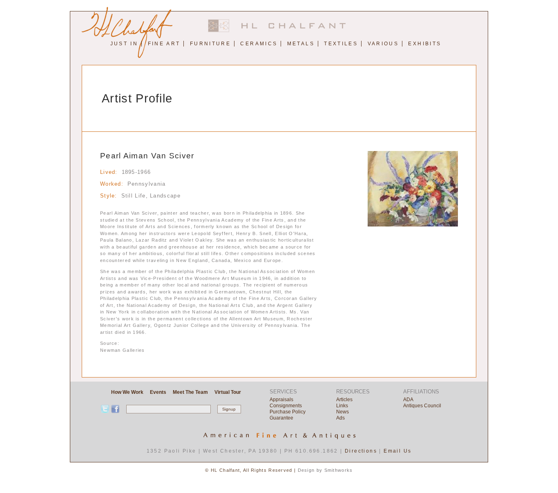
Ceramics (258, 44)
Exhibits (424, 44)
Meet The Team (190, 392)
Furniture (210, 44)
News (342, 412)
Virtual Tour (227, 392)
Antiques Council (422, 406)
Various (383, 44)
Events (158, 392)
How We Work (127, 392)
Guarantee (281, 418)
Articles (344, 399)
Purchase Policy (288, 412)
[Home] (279, 30)
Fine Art (164, 44)
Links (342, 406)
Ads (340, 418)
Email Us (397, 451)
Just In (124, 44)
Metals (301, 44)
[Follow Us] (115, 409)
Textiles (341, 44)
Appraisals (281, 399)
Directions (361, 451)
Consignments (286, 406)
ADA (408, 399)
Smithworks (338, 470)
